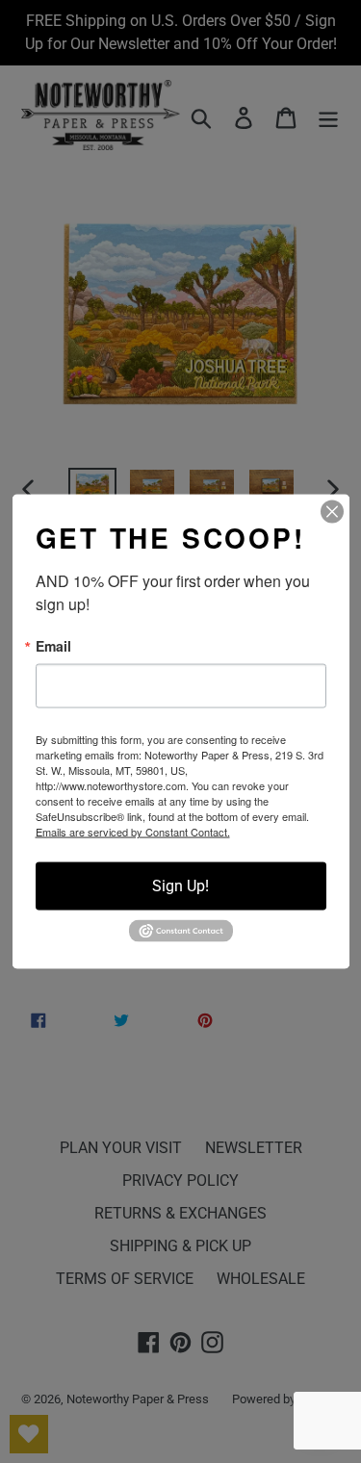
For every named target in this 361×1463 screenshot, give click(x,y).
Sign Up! (180, 886)
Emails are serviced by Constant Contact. (133, 831)
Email (53, 646)
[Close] (332, 512)
